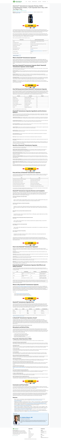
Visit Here (32, 49)
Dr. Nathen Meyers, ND (26, 417)
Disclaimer (15, 10)
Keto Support (39, 1)
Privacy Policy (30, 436)
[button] (47, 2)
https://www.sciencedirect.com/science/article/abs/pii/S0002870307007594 (36, 403)
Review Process (24, 10)
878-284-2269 (42, 435)
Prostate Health (44, 1)
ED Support (29, 1)
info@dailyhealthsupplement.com (44, 437)
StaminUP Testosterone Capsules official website (24, 286)
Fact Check (19, 10)
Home (26, 1)
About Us (30, 431)
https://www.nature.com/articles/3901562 (33, 411)
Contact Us (30, 432)
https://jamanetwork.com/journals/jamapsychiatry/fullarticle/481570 (23, 405)
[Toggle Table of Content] (19, 55)
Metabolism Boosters (34, 1)
